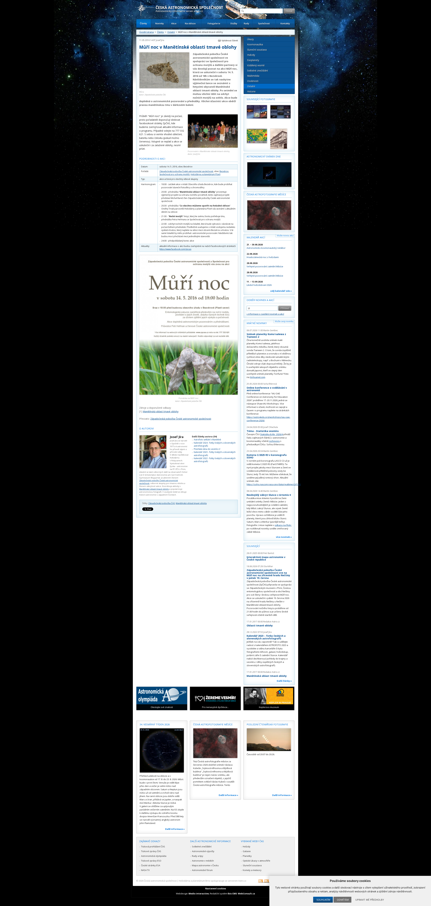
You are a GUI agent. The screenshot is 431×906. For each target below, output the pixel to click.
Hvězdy (251, 54)
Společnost (264, 23)
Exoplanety (253, 60)
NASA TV (145, 870)
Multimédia (253, 75)
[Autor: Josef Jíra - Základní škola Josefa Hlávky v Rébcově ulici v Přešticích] (280, 139)
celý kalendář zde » (281, 290)
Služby (233, 23)
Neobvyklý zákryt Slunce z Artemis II (269, 494)
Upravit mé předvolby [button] (369, 899)
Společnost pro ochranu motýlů (174, 174)
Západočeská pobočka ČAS (161, 503)
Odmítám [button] (343, 899)
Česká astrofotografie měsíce (266, 194)
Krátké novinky (257, 323)
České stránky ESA (150, 865)
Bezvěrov (224, 171)
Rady (246, 23)
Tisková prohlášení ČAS (153, 846)
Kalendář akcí (256, 237)
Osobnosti (252, 81)
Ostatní (171, 32)
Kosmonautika (255, 44)
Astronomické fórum (202, 870)
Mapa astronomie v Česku (205, 865)
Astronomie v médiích (203, 860)
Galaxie (247, 851)
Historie (251, 91)
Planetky (247, 855)
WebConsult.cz (246, 893)
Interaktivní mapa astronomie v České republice (266, 558)
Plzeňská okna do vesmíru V (207, 449)
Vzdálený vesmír (256, 65)
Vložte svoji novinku (284, 321)
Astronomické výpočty (203, 851)
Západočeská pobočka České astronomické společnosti (186, 171)
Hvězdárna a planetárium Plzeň (205, 174)
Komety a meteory (252, 870)
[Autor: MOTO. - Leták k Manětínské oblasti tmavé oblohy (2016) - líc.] (280, 112)
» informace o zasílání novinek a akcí (265, 313)
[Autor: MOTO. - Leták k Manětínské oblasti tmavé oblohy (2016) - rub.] (257, 112)
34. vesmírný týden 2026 (155, 724)
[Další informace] (162, 750)
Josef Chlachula (270, 427)
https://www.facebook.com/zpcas (175, 249)
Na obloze (190, 23)
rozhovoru (274, 441)
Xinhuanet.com (257, 377)
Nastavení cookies (215, 888)
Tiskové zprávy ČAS (151, 851)
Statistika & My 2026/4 (271, 434)
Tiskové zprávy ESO (151, 860)
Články (143, 23)
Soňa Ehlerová (270, 383)
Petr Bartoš (268, 553)
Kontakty (285, 23)
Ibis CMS (232, 893)
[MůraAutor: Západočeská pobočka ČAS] (164, 87)
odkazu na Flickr (283, 525)
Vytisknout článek (230, 40)
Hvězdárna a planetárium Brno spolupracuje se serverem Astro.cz (212, 880)
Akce (173, 23)
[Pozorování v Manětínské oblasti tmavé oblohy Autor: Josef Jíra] (213, 146)
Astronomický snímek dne (264, 156)
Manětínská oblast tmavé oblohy (160, 411)
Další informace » (175, 829)
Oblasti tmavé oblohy (260, 625)
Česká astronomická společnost (160, 880)
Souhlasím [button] (323, 899)
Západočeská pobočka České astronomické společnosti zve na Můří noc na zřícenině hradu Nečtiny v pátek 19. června (268, 574)
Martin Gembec (270, 330)
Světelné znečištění (257, 70)
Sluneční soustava (257, 49)
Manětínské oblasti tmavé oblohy (154, 489)
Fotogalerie (214, 23)
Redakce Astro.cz (271, 621)
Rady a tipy (197, 855)
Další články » (284, 680)
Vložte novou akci (285, 235)
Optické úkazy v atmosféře (256, 860)
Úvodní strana (146, 32)
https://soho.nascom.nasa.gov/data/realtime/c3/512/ (274, 484)
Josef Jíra (160, 40)
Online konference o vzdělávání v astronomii (267, 389)
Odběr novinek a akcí (260, 300)
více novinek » (284, 536)
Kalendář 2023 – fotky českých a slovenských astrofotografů (266, 637)
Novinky (159, 23)
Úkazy (250, 39)
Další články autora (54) (204, 436)
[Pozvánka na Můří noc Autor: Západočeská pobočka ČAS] (188, 394)
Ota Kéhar (268, 566)
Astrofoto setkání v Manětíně (207, 439)
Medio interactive (199, 893)
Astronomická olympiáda (153, 855)
